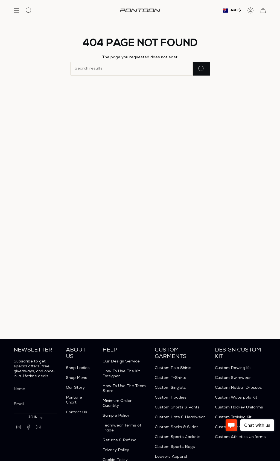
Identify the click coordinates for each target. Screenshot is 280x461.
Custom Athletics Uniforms (240, 437)
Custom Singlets (170, 388)
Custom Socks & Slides (177, 427)
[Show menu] (16, 10)
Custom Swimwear (233, 378)
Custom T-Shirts (170, 378)
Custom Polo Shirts (173, 368)
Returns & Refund (119, 440)
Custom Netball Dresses (238, 388)
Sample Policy (116, 416)
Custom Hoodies (170, 398)
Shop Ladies (78, 368)
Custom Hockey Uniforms (239, 408)
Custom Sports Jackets (177, 437)
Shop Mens (76, 378)
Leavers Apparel (171, 457)
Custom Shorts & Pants (177, 408)
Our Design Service (121, 362)
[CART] (263, 10)
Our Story (75, 388)
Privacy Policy (116, 450)
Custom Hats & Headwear (180, 417)
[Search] (201, 69)
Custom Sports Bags (175, 447)
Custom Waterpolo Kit (236, 398)
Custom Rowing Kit (233, 368)
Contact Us (76, 412)
